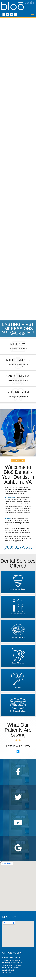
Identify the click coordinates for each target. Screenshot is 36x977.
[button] (33, 14)
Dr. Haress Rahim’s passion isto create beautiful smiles (18, 397)
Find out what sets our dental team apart (18, 349)
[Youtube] (11, 14)
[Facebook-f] (3, 14)
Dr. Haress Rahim (10, 497)
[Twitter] (7, 14)
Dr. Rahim (8, 518)
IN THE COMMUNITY (18, 360)
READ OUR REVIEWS (18, 376)
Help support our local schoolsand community (18, 365)
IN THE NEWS (18, 344)
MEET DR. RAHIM (18, 392)
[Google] (15, 14)
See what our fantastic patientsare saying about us (18, 381)
